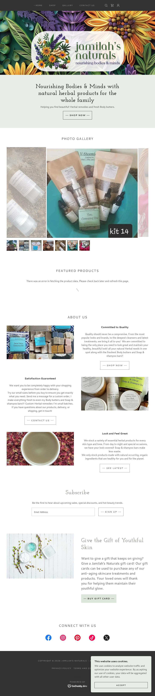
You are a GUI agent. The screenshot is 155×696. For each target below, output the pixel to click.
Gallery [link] (67, 5)
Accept (121, 685)
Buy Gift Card (98, 598)
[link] (112, 5)
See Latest (114, 468)
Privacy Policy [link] (61, 668)
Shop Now (77, 115)
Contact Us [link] (87, 5)
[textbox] (63, 512)
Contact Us (40, 420)
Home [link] (39, 5)
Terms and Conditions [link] (88, 668)
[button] (118, 5)
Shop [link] (52, 5)
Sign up (111, 511)
